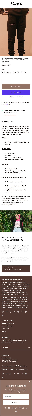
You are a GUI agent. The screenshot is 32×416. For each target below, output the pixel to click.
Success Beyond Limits (21, 294)
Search (4, 331)
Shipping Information (8, 323)
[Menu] (3, 4)
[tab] (6, 122)
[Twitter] (23, 408)
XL (18, 72)
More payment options (16, 96)
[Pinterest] (19, 408)
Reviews (12, 121)
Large (14, 72)
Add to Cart (16, 86)
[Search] (25, 4)
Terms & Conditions (7, 326)
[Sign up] (29, 347)
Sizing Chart (5, 328)
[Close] (29, 382)
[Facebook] (5, 408)
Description (5, 121)
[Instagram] (12, 408)
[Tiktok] (16, 408)
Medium (9, 72)
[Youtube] (9, 408)
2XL (22, 72)
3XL (25, 72)
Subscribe (16, 402)
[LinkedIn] (26, 408)
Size (3, 69)
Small (3, 72)
